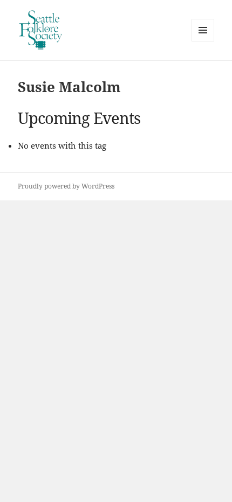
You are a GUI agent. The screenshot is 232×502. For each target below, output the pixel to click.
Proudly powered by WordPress (66, 186)
